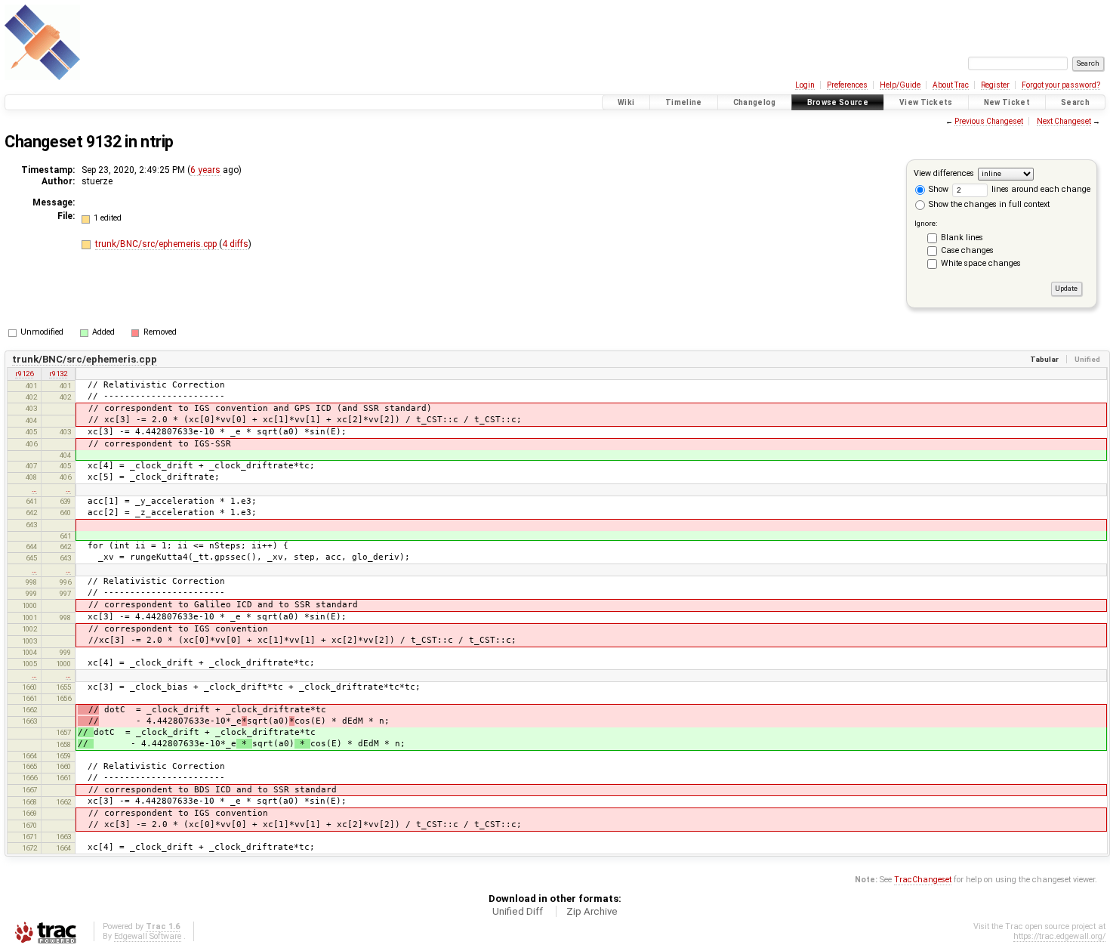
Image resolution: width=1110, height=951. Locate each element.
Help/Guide (900, 85)
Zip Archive (592, 911)
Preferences (847, 85)
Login (805, 85)
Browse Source (837, 102)
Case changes (967, 250)
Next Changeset (1064, 121)
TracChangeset (922, 880)
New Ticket (1007, 102)
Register (995, 85)
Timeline (683, 102)
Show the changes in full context (988, 204)
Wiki (626, 102)
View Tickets (926, 102)
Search (1075, 102)
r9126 (24, 373)
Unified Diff (517, 911)
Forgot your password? (1061, 85)
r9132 (58, 373)
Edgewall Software (147, 936)
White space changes (981, 263)
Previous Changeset (988, 121)
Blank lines (962, 237)
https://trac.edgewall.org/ (1059, 936)
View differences (944, 173)
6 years (205, 170)
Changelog (754, 102)
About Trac (951, 85)
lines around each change (1039, 189)
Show (937, 189)
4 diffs (235, 244)
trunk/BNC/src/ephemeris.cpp (157, 244)
